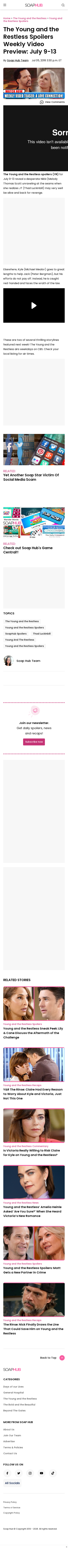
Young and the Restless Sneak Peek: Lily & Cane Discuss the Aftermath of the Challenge (33, 1032)
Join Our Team (12, 1435)
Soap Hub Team (18, 60)
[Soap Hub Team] (10, 660)
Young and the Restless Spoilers (24, 627)
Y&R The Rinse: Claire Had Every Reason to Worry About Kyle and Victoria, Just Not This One (33, 1093)
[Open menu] (4, 5)
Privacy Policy (10, 1502)
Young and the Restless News (21, 1202)
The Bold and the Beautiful (19, 1404)
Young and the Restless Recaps (22, 1085)
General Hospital (13, 1392)
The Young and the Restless (22, 621)
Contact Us (10, 1453)
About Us (8, 1429)
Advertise (9, 1441)
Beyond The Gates (14, 1410)
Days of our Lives (13, 1386)
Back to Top (48, 1358)
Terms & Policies (13, 1447)
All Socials (12, 1483)
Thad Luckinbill (42, 633)
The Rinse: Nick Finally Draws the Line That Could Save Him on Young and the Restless (33, 1328)
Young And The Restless (19, 639)
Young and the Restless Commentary (25, 1146)
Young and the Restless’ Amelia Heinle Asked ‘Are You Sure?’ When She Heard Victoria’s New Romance (32, 1211)
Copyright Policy (11, 1512)
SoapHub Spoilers (16, 633)
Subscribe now (34, 741)
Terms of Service (11, 1507)
